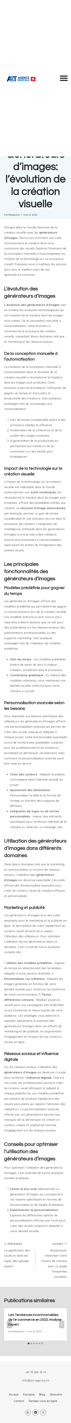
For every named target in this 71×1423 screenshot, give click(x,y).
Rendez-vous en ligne (43, 1401)
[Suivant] (61, 1324)
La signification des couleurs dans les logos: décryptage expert (17, 1255)
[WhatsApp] (28, 1412)
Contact (19, 1401)
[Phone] (43, 1412)
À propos (29, 1394)
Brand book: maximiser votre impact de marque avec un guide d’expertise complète (54, 1260)
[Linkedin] (35, 1412)
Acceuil (13, 1394)
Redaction (14, 214)
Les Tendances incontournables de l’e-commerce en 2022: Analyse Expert (35, 1319)
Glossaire (56, 1394)
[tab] (28, 1343)
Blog (42, 1394)
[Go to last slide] (9, 1324)
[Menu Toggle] (63, 78)
